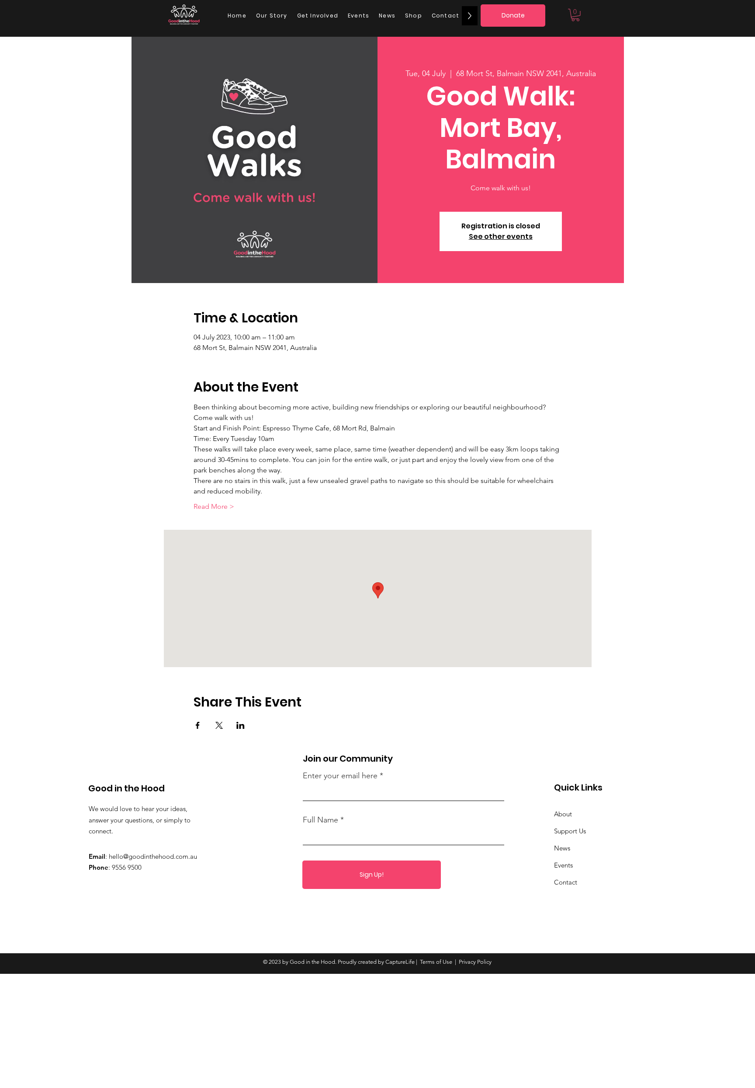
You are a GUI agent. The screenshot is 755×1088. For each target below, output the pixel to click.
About (563, 814)
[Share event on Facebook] (198, 725)
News (562, 848)
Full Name (320, 820)
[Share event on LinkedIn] (240, 725)
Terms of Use (436, 962)
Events (563, 865)
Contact (565, 882)
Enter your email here (340, 776)
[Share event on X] (219, 725)
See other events (501, 236)
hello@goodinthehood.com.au (153, 856)
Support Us (570, 831)
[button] (575, 15)
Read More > (214, 506)
